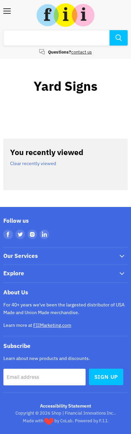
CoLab (66, 421)
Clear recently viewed (33, 163)
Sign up (106, 376)
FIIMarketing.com (52, 325)
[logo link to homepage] (65, 15)
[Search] (119, 38)
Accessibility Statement (65, 406)
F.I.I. (103, 421)
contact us (81, 52)
